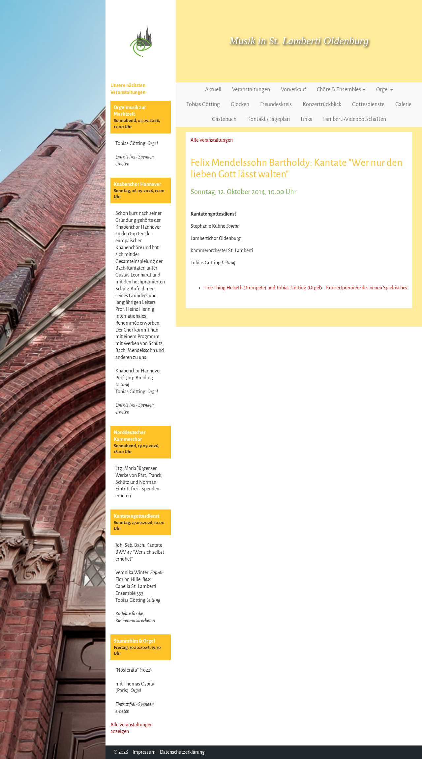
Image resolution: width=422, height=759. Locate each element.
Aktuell (213, 90)
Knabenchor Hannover (137, 184)
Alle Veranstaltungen (212, 140)
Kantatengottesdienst (136, 516)
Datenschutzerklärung (182, 752)
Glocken (240, 104)
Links (306, 119)
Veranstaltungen (251, 90)
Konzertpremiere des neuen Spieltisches (366, 287)
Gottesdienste (368, 104)
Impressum (144, 752)
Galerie (403, 104)
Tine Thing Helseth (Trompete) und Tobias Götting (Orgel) (263, 287)
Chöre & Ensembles (339, 90)
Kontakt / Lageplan (268, 119)
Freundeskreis (276, 104)
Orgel (383, 90)
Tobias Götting (203, 104)
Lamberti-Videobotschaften (354, 119)
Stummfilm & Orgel (134, 641)
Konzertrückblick (322, 104)
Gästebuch (224, 119)
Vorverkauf (293, 90)
